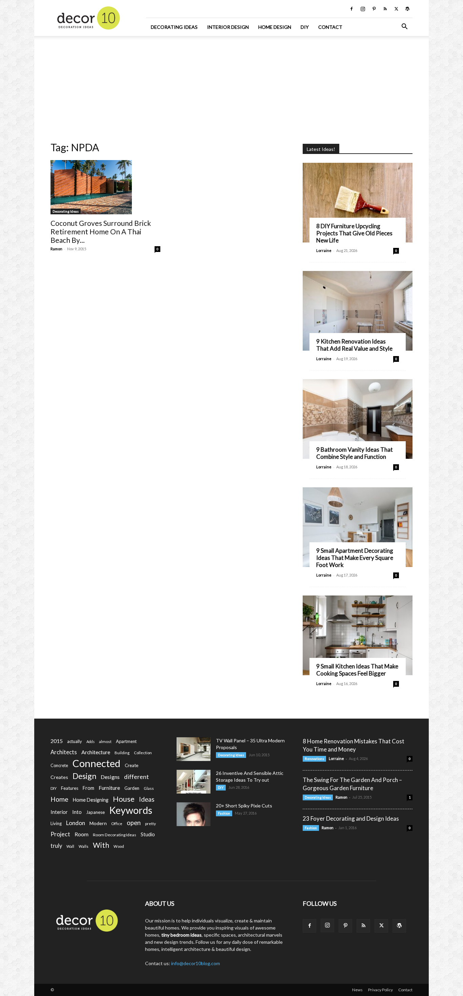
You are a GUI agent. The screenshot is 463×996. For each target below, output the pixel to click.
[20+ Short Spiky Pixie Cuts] (193, 814)
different (136, 776)
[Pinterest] (374, 9)
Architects (64, 752)
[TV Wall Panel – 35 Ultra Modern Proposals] (193, 749)
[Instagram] (363, 9)
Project (60, 834)
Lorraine (323, 250)
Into (77, 812)
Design (84, 776)
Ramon (56, 249)
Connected (96, 763)
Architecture (95, 752)
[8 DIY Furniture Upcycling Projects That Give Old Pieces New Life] (357, 202)
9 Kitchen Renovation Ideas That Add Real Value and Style (354, 345)
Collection (143, 752)
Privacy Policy (380, 989)
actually (74, 741)
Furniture (109, 787)
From (88, 788)
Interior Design (228, 27)
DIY (305, 27)
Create (131, 765)
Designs (110, 777)
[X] (396, 9)
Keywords (130, 810)
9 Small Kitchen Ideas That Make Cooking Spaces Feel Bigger (357, 670)
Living (56, 823)
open (134, 822)
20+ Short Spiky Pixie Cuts (244, 805)
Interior (59, 812)
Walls (83, 846)
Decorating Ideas (174, 27)
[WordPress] (407, 9)
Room (81, 834)
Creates (59, 777)
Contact (330, 27)
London (75, 822)
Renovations (314, 759)
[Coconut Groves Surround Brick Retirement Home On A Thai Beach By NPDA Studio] (105, 187)
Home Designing (90, 800)
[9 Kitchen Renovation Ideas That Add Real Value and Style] (357, 311)
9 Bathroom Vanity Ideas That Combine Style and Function (354, 453)
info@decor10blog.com (195, 963)
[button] (404, 27)
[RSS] (385, 9)
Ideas (147, 799)
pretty (150, 823)
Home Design (274, 27)
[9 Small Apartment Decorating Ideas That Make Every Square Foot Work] (357, 527)
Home (59, 799)
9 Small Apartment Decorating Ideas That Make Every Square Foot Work (354, 557)
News (357, 989)
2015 (57, 741)
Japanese (95, 812)
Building (122, 752)
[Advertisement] (231, 86)
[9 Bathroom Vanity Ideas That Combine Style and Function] (357, 419)
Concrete (59, 765)
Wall (70, 846)
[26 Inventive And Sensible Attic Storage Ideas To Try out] (193, 782)
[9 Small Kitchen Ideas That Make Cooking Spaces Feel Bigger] (357, 635)
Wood (119, 846)
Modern (98, 823)
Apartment (126, 741)
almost (105, 741)
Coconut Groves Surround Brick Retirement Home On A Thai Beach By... (101, 231)
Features (69, 788)
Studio (148, 834)
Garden (131, 788)
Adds (90, 741)
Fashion (224, 813)
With (101, 845)
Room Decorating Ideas (114, 834)
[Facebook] (351, 9)
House (124, 798)
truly (56, 845)
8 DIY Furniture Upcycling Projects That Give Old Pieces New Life (354, 233)
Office (116, 823)
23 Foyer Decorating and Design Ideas (351, 818)
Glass (149, 788)
